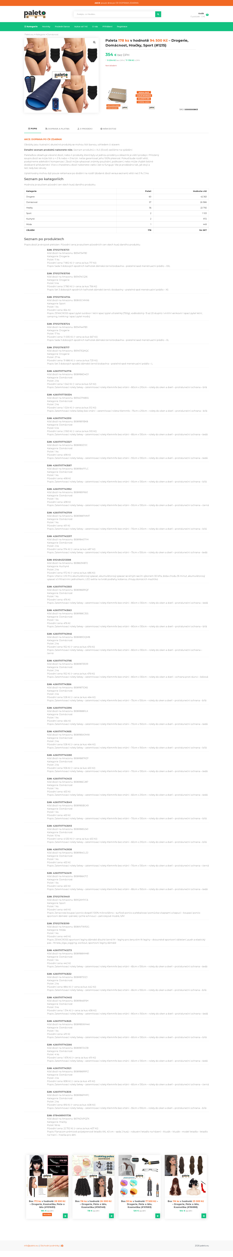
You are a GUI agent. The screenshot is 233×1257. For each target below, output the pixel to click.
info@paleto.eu (31, 1245)
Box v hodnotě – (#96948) (93, 1204)
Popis (34, 128)
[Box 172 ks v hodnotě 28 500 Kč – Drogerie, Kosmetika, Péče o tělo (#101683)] (47, 1176)
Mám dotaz (109, 129)
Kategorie (32, 26)
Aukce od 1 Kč (81, 26)
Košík (201, 13)
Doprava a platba (58, 129)
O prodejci (86, 129)
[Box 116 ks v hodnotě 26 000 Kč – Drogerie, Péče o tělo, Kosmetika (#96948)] (93, 1176)
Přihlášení (107, 26)
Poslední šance (62, 26)
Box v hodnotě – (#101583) (139, 1204)
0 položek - (198, 16)
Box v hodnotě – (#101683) (47, 1204)
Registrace (122, 26)
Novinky (46, 26)
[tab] (32, 129)
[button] (94, 42)
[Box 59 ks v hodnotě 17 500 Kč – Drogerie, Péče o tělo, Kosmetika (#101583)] (140, 1176)
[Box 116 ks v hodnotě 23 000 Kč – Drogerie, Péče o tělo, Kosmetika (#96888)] (186, 1176)
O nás (95, 26)
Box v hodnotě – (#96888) (186, 1204)
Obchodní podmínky (49, 1245)
